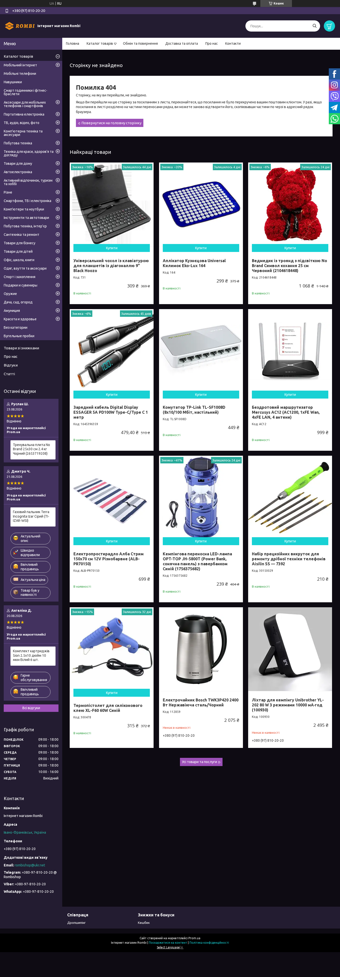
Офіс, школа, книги (19, 260)
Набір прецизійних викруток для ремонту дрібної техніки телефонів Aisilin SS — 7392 (289, 559)
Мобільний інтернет (20, 65)
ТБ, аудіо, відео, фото (21, 123)
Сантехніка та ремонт (21, 235)
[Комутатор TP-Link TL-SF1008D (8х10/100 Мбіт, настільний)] (201, 351)
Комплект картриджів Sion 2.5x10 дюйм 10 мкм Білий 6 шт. (31, 655)
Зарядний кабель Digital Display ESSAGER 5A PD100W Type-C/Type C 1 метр (110, 412)
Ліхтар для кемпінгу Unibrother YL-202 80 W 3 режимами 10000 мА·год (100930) (288, 705)
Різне (8, 192)
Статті (9, 374)
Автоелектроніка (18, 172)
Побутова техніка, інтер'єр (25, 226)
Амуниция (12, 311)
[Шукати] (314, 26)
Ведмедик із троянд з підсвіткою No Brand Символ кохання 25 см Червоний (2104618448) (289, 265)
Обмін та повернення (140, 43)
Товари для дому (18, 163)
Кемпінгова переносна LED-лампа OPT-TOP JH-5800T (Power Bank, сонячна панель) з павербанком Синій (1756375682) (197, 561)
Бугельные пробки (19, 336)
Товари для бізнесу (19, 243)
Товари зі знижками (21, 348)
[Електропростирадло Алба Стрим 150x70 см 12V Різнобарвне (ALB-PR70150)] (112, 497)
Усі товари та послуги (199, 762)
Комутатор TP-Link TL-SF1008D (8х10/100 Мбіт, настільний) (194, 409)
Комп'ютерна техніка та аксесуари (23, 133)
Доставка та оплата (181, 43)
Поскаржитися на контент (168, 942)
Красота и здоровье (20, 319)
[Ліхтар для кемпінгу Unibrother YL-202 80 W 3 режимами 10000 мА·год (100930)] (290, 649)
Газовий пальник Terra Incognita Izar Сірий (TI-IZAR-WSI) (31, 516)
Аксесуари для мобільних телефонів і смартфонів (25, 104)
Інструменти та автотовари (26, 218)
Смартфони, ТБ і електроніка (27, 201)
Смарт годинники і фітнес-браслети (25, 92)
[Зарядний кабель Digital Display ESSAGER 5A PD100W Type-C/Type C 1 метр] (112, 351)
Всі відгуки (31, 708)
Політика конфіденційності (209, 942)
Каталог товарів (100, 43)
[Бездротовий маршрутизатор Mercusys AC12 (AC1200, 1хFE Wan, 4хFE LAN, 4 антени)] (290, 351)
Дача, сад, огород (18, 302)
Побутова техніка (18, 143)
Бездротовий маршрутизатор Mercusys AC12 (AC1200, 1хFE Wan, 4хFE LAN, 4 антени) (286, 412)
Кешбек (144, 922)
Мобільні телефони (20, 74)
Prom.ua (194, 938)
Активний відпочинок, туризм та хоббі (28, 182)
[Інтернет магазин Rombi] (20, 26)
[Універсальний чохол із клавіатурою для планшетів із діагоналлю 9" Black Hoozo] (112, 204)
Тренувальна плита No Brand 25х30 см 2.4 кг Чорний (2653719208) (31, 449)
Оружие (10, 294)
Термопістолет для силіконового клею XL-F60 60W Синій (107, 708)
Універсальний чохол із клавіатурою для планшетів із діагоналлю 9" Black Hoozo (111, 265)
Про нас (211, 43)
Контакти (233, 43)
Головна (72, 43)
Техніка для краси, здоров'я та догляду (29, 153)
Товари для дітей (18, 251)
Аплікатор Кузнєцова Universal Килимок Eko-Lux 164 (194, 263)
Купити (111, 248)
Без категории (15, 327)
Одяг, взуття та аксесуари (25, 268)
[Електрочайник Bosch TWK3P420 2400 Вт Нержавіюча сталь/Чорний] (201, 649)
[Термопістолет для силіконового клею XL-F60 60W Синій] (112, 649)
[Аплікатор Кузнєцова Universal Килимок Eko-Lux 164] (201, 204)
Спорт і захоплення (19, 277)
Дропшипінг (76, 922)
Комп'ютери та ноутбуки (24, 209)
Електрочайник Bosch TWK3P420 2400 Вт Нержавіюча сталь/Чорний (200, 702)
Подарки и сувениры (20, 285)
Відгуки (11, 365)
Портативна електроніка (24, 114)
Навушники (13, 82)
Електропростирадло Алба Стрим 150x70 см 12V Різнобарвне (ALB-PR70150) (108, 559)
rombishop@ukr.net (30, 865)
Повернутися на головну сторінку (111, 123)
